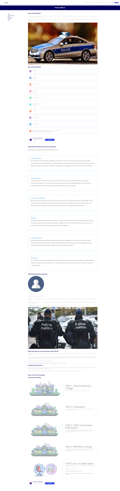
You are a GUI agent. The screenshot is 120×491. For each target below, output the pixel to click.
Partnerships (96, 2)
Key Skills (9, 16)
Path (8, 20)
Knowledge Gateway (101, 2)
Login (112, 2)
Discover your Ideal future (37, 138)
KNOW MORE (50, 139)
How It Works (105, 2)
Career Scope (9, 18)
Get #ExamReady (87, 2)
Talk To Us (110, 2)
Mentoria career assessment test (37, 131)
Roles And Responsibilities (11, 15)
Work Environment (10, 17)
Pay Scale (9, 19)
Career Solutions (92, 2)
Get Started (116, 2)
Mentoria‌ (69, 471)
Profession (9, 14)
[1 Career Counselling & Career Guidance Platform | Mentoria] (6, 2)
